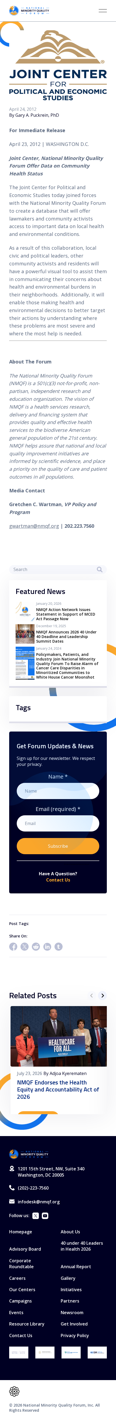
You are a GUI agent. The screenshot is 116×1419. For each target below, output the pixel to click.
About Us (70, 1232)
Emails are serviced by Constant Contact (76, 864)
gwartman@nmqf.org (34, 526)
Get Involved (74, 1324)
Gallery (68, 1278)
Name (58, 776)
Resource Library (27, 1324)
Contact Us (58, 880)
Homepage (20, 1232)
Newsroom (72, 1313)
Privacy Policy (75, 1335)
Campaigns (20, 1301)
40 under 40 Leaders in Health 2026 (82, 1246)
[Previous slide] (92, 995)
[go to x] (35, 1216)
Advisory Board (25, 1249)
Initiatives (71, 1290)
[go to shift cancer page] (18, 1352)
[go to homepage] (29, 1154)
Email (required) (58, 809)
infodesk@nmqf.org (39, 1202)
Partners (70, 1301)
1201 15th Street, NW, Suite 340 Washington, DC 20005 (51, 1172)
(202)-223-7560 (33, 1188)
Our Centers (22, 1290)
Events (16, 1313)
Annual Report (76, 1267)
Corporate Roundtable (21, 1264)
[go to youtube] (45, 1216)
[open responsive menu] (103, 10)
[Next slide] (102, 995)
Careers (17, 1278)
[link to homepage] (29, 10)
